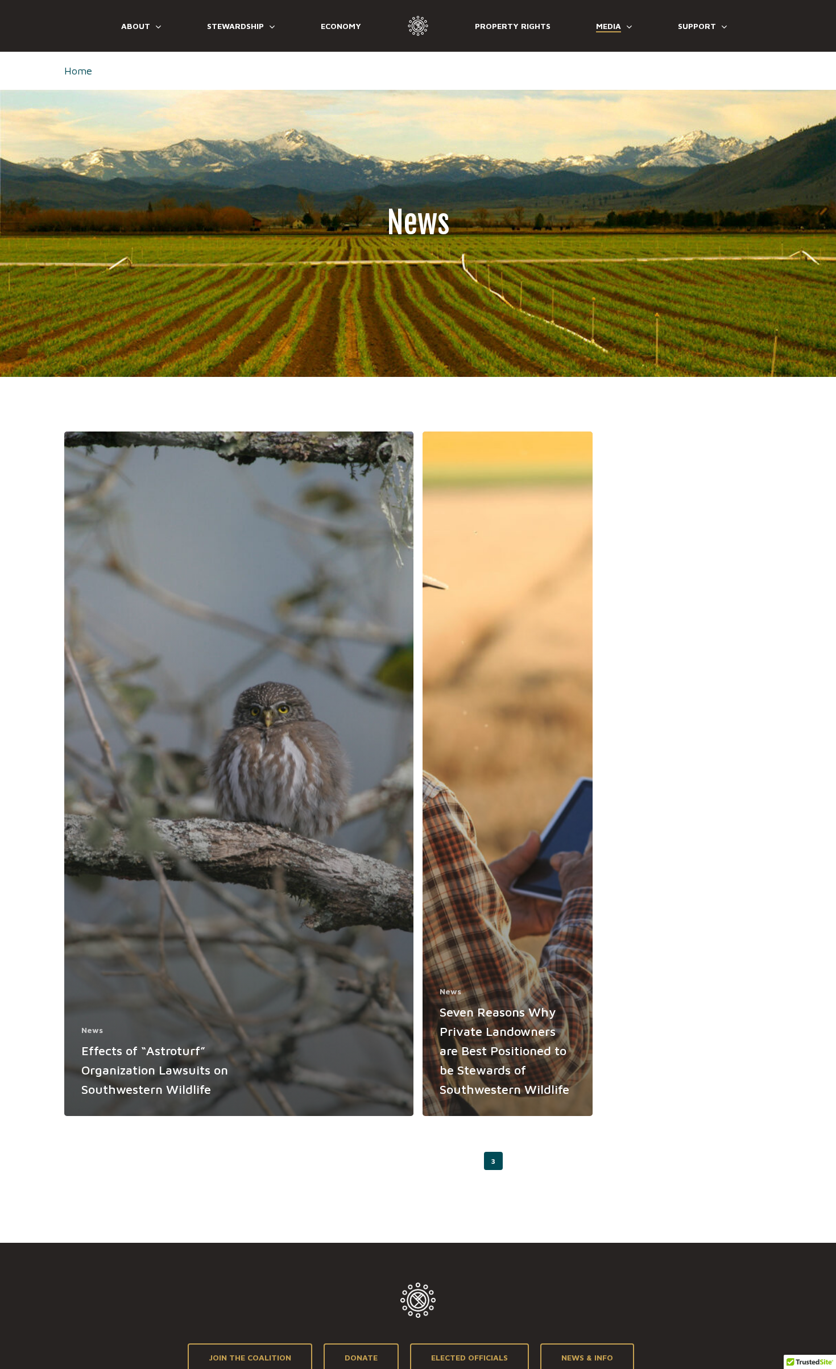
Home (78, 71)
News (92, 1030)
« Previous (413, 1161)
